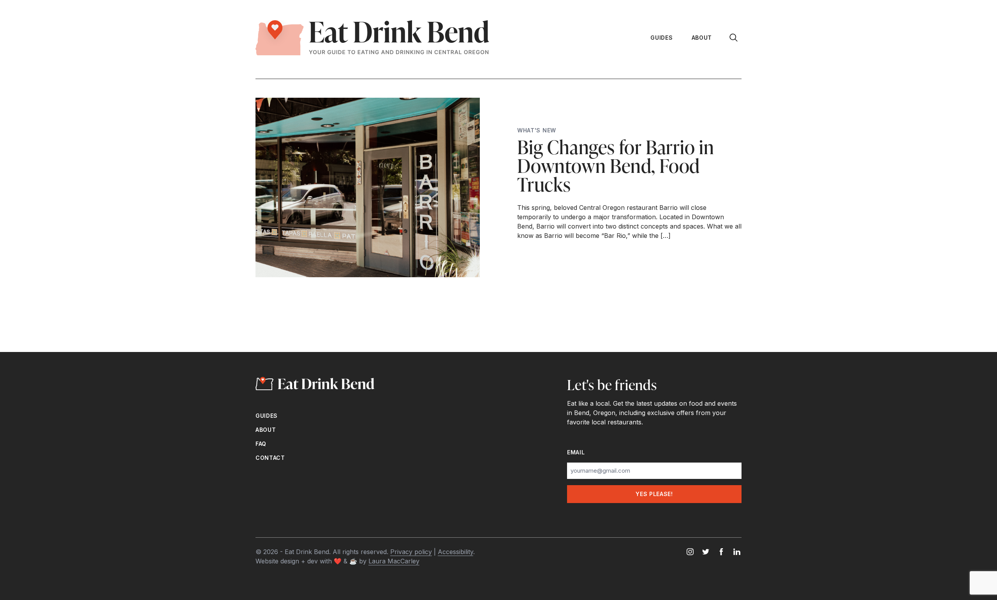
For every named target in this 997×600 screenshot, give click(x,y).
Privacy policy (411, 552)
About (702, 37)
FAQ (260, 443)
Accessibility (455, 552)
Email (576, 452)
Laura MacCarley (393, 561)
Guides (661, 37)
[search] (734, 38)
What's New (536, 130)
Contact (270, 457)
